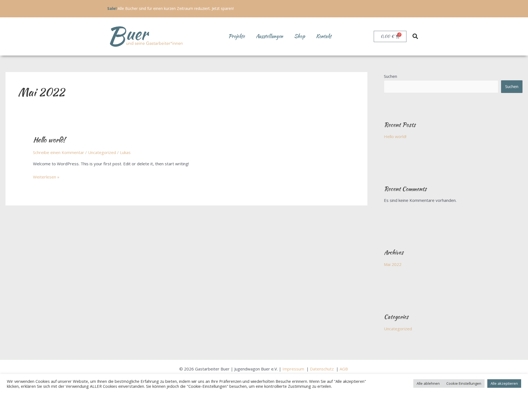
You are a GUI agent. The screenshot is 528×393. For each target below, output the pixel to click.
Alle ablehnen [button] (428, 383)
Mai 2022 (393, 264)
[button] (415, 36)
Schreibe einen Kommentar (58, 152)
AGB (344, 369)
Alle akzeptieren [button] (504, 383)
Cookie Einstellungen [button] (463, 383)
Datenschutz (322, 369)
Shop (299, 36)
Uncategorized (102, 152)
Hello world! (49, 139)
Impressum (293, 369)
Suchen (390, 76)
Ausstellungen (269, 36)
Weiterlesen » (46, 177)
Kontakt (323, 36)
